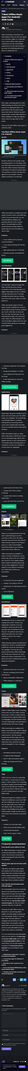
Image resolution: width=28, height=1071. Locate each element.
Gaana (8, 78)
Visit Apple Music (9, 506)
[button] (22, 1066)
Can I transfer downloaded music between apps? (12, 96)
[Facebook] (21, 1061)
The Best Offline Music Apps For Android (13, 60)
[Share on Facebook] (5, 24)
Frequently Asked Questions (13, 84)
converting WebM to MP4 (12, 941)
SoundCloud (9, 75)
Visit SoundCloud (9, 686)
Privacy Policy (7, 1066)
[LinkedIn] (25, 986)
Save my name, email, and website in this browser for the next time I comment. (14, 1044)
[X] (22, 986)
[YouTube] (25, 1061)
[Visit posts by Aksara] (3, 985)
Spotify (8, 64)
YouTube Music (10, 67)
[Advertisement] (14, 196)
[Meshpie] (9, 1)
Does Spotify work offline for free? (13, 87)
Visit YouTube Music (10, 387)
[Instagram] (24, 986)
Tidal (7, 81)
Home (3, 8)
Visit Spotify (7, 260)
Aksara (7, 27)
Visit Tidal (7, 838)
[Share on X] (8, 24)
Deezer (8, 72)
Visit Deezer (7, 597)
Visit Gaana (7, 769)
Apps (6, 8)
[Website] (20, 986)
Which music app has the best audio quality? (14, 92)
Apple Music (9, 70)
